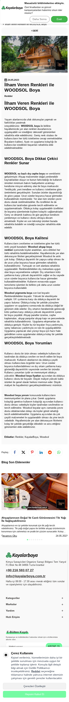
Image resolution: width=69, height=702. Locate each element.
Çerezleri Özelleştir (35, 686)
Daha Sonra (40, 19)
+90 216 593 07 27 (20, 570)
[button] (27, 539)
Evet (59, 19)
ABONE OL (54, 646)
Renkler (8, 96)
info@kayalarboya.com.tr (25, 576)
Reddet (35, 671)
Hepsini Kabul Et (34, 694)
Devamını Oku (9, 535)
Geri (35, 31)
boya (37, 126)
